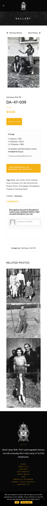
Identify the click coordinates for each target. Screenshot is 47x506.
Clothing (33, 180)
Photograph (23, 186)
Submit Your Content (23, 482)
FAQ (23, 477)
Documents (23, 472)
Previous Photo (15, 32)
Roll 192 (18, 97)
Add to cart (14, 122)
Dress (8, 183)
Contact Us (23, 484)
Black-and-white (18, 180)
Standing (18, 189)
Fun (21, 183)
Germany (10, 97)
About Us (23, 466)
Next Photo (33, 32)
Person (15, 186)
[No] (44, 499)
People (9, 186)
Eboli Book (23, 474)
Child (28, 180)
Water (25, 189)
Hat (25, 183)
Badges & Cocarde (23, 479)
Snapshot (10, 189)
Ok (17, 502)
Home (23, 464)
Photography (34, 186)
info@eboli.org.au (15, 151)
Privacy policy (26, 502)
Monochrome (32, 183)
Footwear (15, 183)
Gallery (23, 469)
